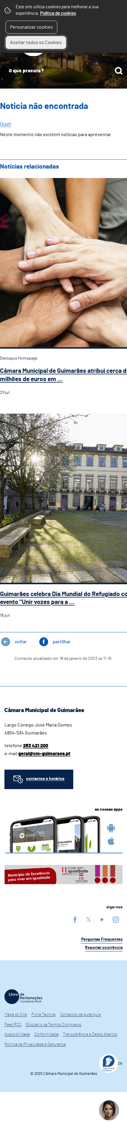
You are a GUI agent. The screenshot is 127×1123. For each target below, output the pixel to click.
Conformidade (46, 1034)
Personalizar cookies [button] (31, 27)
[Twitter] (88, 919)
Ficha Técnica (43, 1015)
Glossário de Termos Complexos (54, 1025)
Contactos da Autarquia (80, 1015)
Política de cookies (58, 13)
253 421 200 (35, 745)
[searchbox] (63, 70)
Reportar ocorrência (104, 948)
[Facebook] (75, 919)
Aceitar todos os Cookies (36, 42)
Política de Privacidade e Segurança (35, 1044)
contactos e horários (45, 779)
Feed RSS (12, 1025)
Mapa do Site (15, 1015)
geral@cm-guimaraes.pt (44, 753)
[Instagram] (116, 919)
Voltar (21, 641)
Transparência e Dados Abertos (90, 1034)
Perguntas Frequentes (102, 939)
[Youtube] (102, 919)
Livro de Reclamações (23, 996)
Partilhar (62, 641)
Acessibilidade (17, 1034)
